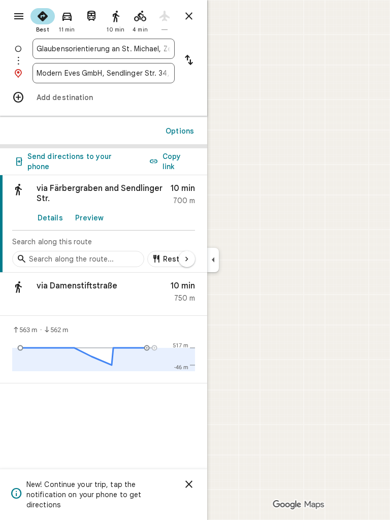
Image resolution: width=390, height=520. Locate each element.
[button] (103, 294)
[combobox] (104, 49)
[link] (103, 224)
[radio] (42, 19)
